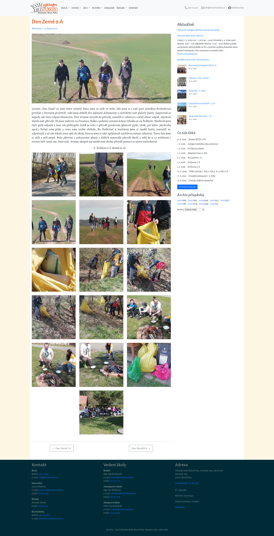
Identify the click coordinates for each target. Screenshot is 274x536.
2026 (179, 200)
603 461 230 (43, 493)
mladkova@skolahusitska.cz (123, 493)
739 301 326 (43, 506)
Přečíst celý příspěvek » (187, 54)
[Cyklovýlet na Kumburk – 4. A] (181, 107)
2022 (222, 200)
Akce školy (36, 28)
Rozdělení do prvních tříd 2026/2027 (193, 60)
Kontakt (133, 8)
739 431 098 (115, 497)
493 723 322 (44, 474)
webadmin (180, 507)
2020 (190, 204)
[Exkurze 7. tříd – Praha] (181, 81)
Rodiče (75, 8)
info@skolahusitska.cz (49, 477)
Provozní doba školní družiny (190, 36)
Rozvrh (96, 8)
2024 (201, 200)
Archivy (180, 209)
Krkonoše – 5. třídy (197, 91)
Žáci (85, 8)
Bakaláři (109, 8)
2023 (212, 200)
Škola (64, 8)
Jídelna (120, 8)
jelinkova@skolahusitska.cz (51, 490)
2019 (201, 204)
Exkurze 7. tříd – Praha (199, 78)
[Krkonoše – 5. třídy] (181, 94)
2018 (212, 204)
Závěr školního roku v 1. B (200, 116)
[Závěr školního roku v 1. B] (181, 119)
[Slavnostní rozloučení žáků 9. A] (181, 69)
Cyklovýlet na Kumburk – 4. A (202, 103)
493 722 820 (44, 515)
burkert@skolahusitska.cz (122, 477)
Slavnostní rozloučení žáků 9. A (202, 65)
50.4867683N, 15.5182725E (187, 483)
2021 (179, 204)
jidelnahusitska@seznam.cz (51, 518)
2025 (190, 200)
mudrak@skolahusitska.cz (122, 509)
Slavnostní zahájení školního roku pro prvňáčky (198, 30)
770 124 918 (115, 513)
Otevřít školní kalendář (187, 187)
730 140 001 (115, 481)
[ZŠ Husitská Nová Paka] (44, 8)
